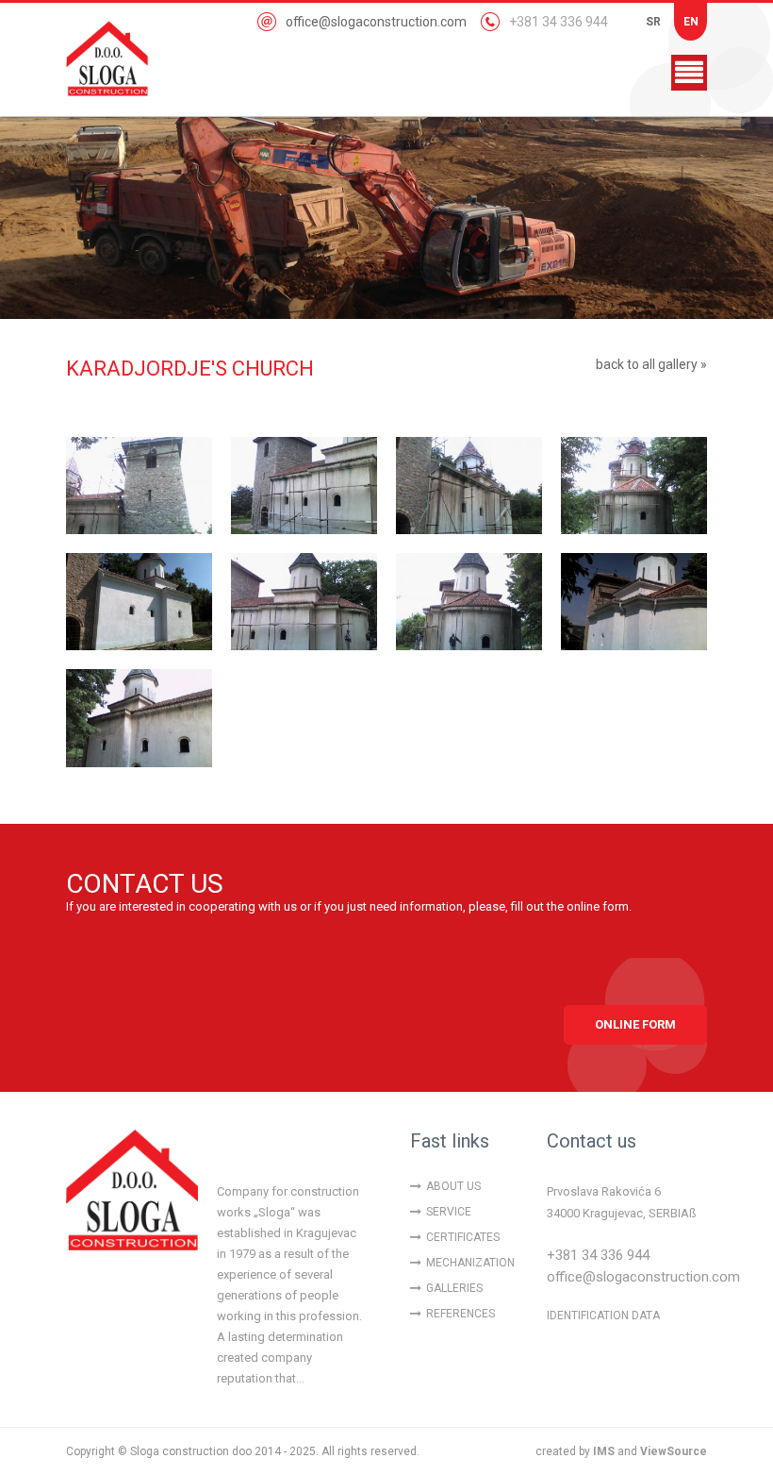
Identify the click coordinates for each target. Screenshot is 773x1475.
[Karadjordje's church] (139, 485)
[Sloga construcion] (122, 58)
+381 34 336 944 (558, 21)
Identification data (603, 1315)
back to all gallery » (651, 364)
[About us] (132, 1195)
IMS (604, 1451)
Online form (635, 1024)
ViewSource (673, 1451)
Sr (653, 21)
